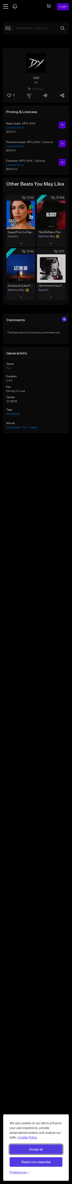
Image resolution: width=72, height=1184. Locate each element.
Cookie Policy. (27, 1137)
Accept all (36, 1149)
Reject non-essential (36, 1162)
